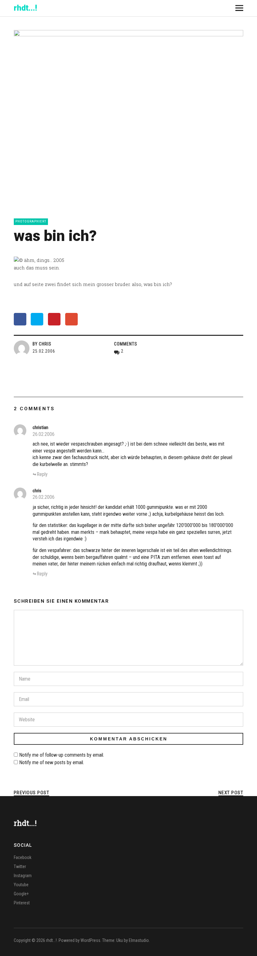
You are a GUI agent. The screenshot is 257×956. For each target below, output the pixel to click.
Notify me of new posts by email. (51, 762)
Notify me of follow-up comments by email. (61, 755)
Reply (42, 474)
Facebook (22, 857)
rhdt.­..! (25, 8)
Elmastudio (139, 940)
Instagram (23, 875)
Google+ (21, 893)
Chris (45, 343)
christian (40, 427)
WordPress (90, 940)
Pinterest (22, 902)
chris (37, 490)
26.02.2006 (44, 434)
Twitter (20, 866)
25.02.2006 (44, 351)
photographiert (30, 221)
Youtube (21, 884)
